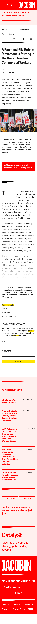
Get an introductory (11, 13)
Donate (27, 499)
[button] (3, 5)
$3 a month (7, 297)
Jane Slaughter (29, 429)
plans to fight (17, 256)
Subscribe (9, 499)
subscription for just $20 (13, 16)
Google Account (8, 313)
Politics (4, 34)
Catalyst (5, 605)
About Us (16, 605)
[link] (12, 5)
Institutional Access (9, 316)
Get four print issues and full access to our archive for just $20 (17, 510)
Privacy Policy (19, 609)
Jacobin (25, 13)
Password (6, 351)
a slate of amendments (12, 232)
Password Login (8, 305)
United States (24, 30)
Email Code (6, 309)
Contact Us (28, 605)
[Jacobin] (27, 4)
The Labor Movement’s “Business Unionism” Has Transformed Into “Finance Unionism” (10, 457)
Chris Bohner (9, 73)
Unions (11, 34)
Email (4, 341)
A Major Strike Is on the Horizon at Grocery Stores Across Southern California (10, 416)
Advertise (6, 609)
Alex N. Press (28, 400)
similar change (10, 271)
